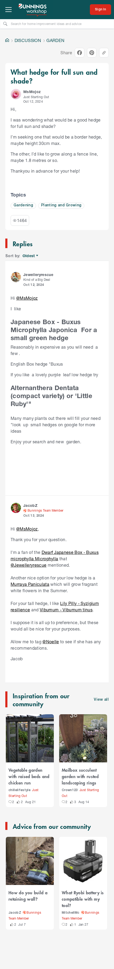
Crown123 (70, 790)
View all (101, 699)
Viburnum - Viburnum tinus (66, 609)
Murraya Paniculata (30, 584)
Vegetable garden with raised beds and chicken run (29, 776)
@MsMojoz (27, 297)
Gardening (23, 205)
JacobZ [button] (30, 505)
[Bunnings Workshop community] (33, 9)
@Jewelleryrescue (28, 564)
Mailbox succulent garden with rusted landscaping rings (80, 776)
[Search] (5, 24)
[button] (16, 94)
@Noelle (50, 641)
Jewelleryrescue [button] (38, 274)
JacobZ (14, 912)
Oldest (29, 255)
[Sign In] (100, 9)
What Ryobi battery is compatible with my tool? (83, 898)
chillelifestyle (19, 790)
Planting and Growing (61, 205)
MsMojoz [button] (32, 91)
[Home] (7, 40)
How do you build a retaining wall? (27, 895)
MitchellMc (70, 912)
